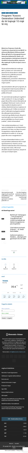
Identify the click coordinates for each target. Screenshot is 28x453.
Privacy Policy (19, 450)
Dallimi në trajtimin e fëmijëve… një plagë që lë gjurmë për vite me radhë (18, 237)
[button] (2, 7)
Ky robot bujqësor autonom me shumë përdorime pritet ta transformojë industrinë (20, 196)
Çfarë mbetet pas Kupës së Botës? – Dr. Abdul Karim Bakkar (17, 229)
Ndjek (5, 263)
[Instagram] (11, 356)
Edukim (7, 10)
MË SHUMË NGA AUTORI (8, 210)
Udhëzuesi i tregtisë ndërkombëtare (11, 376)
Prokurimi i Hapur (6, 385)
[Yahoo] (14, 360)
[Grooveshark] (7, 356)
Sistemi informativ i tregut (9, 382)
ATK (3, 218)
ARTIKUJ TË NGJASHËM (8, 207)
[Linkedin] (15, 356)
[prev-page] (3, 243)
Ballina (3, 10)
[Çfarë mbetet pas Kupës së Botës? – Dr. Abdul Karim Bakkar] (5, 229)
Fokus (7, 12)
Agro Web (4, 389)
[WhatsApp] (13, 182)
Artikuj (3, 231)
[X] (6, 182)
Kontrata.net (5, 379)
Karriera (15, 12)
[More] (17, 182)
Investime (11, 12)
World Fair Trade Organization (10, 372)
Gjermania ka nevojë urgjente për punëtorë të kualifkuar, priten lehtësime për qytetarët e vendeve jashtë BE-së (8, 196)
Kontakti (17, 443)
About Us (11, 443)
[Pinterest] (10, 182)
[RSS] (19, 356)
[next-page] (5, 243)
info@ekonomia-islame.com (17, 352)
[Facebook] (3, 182)
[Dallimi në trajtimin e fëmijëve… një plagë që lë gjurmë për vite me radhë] (5, 237)
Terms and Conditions (10, 450)
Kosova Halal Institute (7, 392)
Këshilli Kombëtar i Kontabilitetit (10, 403)
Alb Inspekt (4, 395)
